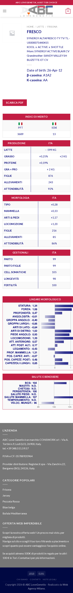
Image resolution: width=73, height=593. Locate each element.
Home (30, 26)
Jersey (6, 495)
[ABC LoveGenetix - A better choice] (36, 11)
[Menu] (5, 11)
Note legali (50, 579)
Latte (40, 26)
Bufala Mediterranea (15, 513)
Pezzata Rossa (11, 501)
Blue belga (9, 507)
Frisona (52, 26)
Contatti (35, 579)
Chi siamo (22, 579)
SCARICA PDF (15, 102)
